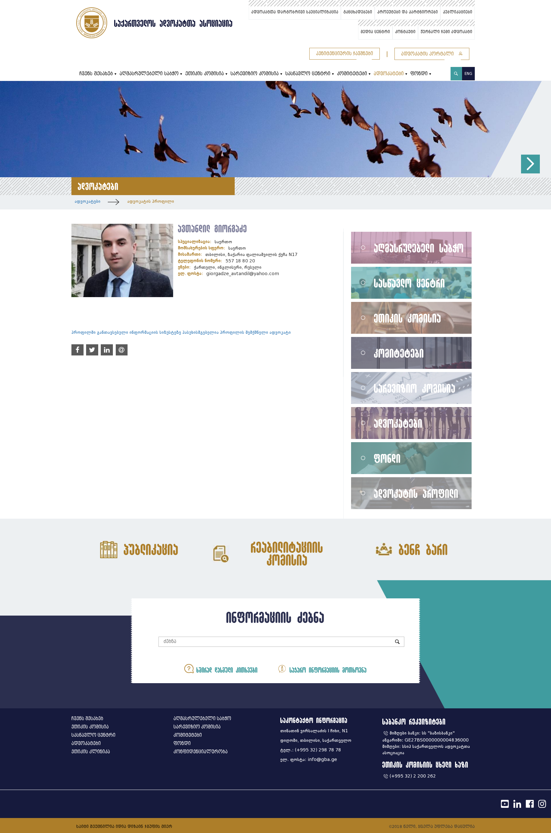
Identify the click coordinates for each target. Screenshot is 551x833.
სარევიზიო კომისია (255, 74)
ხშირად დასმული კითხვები (226, 670)
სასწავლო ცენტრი (307, 74)
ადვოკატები (389, 74)
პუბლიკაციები (457, 12)
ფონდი (419, 74)
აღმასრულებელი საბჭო (149, 74)
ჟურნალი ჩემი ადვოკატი (446, 32)
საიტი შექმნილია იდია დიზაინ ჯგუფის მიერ (124, 826)
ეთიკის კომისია (204, 74)
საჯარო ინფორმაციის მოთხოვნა (327, 670)
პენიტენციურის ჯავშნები (344, 53)
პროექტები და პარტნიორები (407, 12)
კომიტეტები (352, 74)
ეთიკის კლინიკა (90, 752)
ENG (468, 73)
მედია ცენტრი (375, 32)
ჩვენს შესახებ (96, 74)
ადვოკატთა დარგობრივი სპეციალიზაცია (294, 12)
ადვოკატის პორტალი (428, 54)
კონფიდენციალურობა (200, 752)
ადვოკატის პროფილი (150, 201)
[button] (530, 164)
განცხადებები (357, 12)
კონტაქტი (405, 32)
